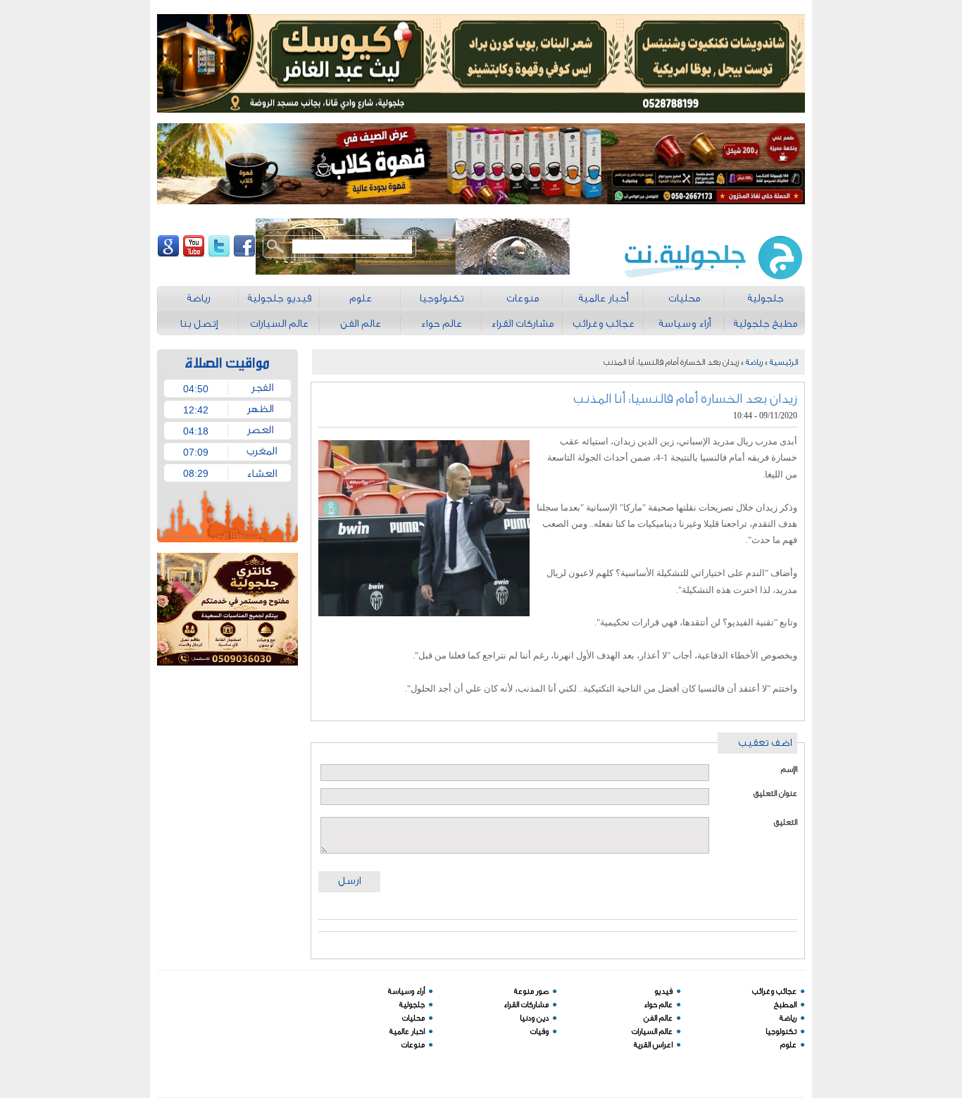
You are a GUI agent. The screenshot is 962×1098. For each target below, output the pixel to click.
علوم (788, 1044)
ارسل (349, 881)
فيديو (663, 991)
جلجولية (412, 1004)
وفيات (539, 1031)
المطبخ (785, 1004)
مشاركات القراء (526, 1004)
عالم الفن (658, 1018)
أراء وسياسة (406, 991)
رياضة (754, 362)
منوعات (413, 1044)
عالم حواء (658, 1004)
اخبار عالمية (407, 1031)
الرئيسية (784, 362)
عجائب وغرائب (774, 991)
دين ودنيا (534, 1018)
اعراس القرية (653, 1044)
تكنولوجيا (781, 1031)
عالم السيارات (652, 1031)
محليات (413, 1018)
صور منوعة (531, 991)
